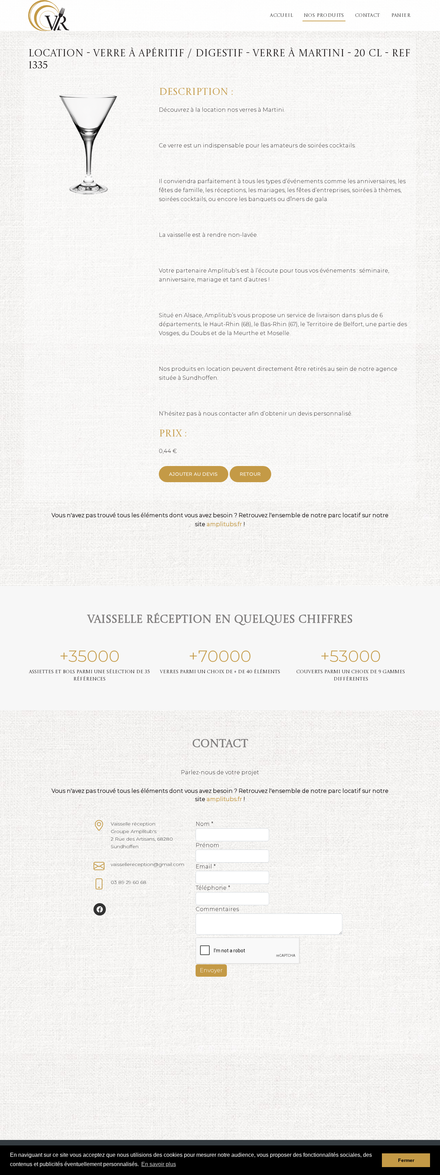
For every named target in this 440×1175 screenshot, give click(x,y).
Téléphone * (213, 888)
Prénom (207, 845)
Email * (206, 866)
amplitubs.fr (224, 524)
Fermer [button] (406, 1160)
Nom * (204, 824)
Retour (250, 474)
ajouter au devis (193, 474)
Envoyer (211, 970)
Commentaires (217, 909)
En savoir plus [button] (158, 1164)
